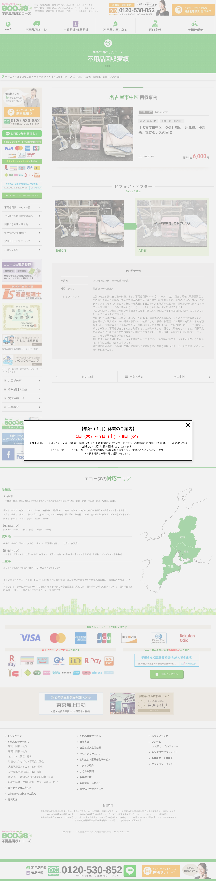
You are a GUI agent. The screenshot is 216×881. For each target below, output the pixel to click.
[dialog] (108, 440)
